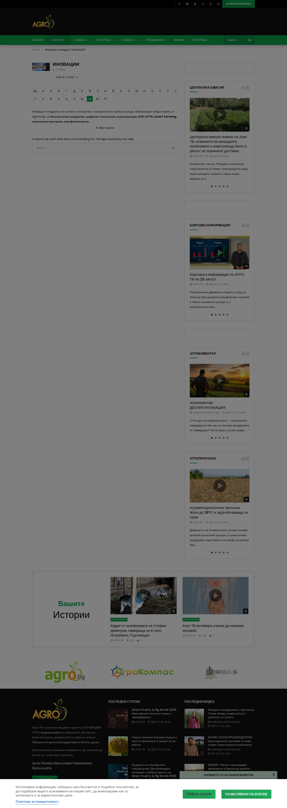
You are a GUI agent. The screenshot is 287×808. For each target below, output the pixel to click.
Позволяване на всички (246, 794)
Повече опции (199, 794)
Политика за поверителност (37, 801)
